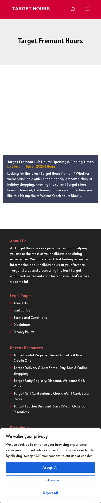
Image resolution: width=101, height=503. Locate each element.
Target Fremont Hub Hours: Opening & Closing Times (50, 161)
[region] (50, 465)
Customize (51, 480)
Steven (17, 166)
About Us (20, 303)
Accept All (50, 467)
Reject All (50, 493)
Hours (51, 166)
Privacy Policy (23, 332)
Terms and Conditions (30, 317)
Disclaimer (21, 324)
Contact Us (21, 310)
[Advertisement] (50, 119)
